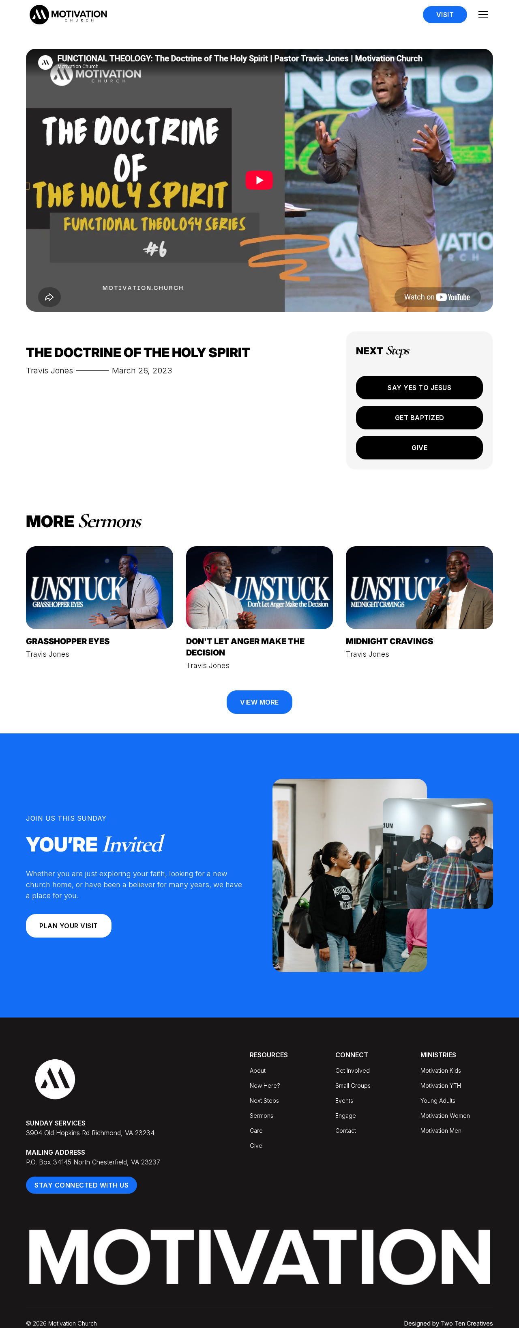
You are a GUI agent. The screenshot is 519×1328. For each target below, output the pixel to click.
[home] (68, 14)
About (258, 1070)
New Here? (265, 1085)
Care (256, 1130)
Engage (345, 1115)
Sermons (261, 1115)
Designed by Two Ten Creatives (448, 1323)
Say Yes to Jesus (419, 388)
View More (259, 702)
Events (344, 1100)
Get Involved (352, 1070)
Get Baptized (419, 418)
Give (419, 448)
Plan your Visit (68, 926)
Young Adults (437, 1100)
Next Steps (264, 1100)
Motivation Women (445, 1115)
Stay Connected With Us (81, 1185)
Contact (345, 1130)
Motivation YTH (440, 1085)
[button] (483, 14)
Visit (445, 15)
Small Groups (353, 1085)
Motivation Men (440, 1130)
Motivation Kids (440, 1070)
